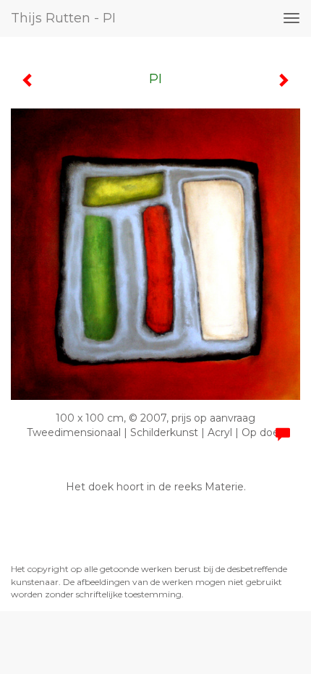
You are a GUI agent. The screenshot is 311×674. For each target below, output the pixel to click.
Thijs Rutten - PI (63, 18)
